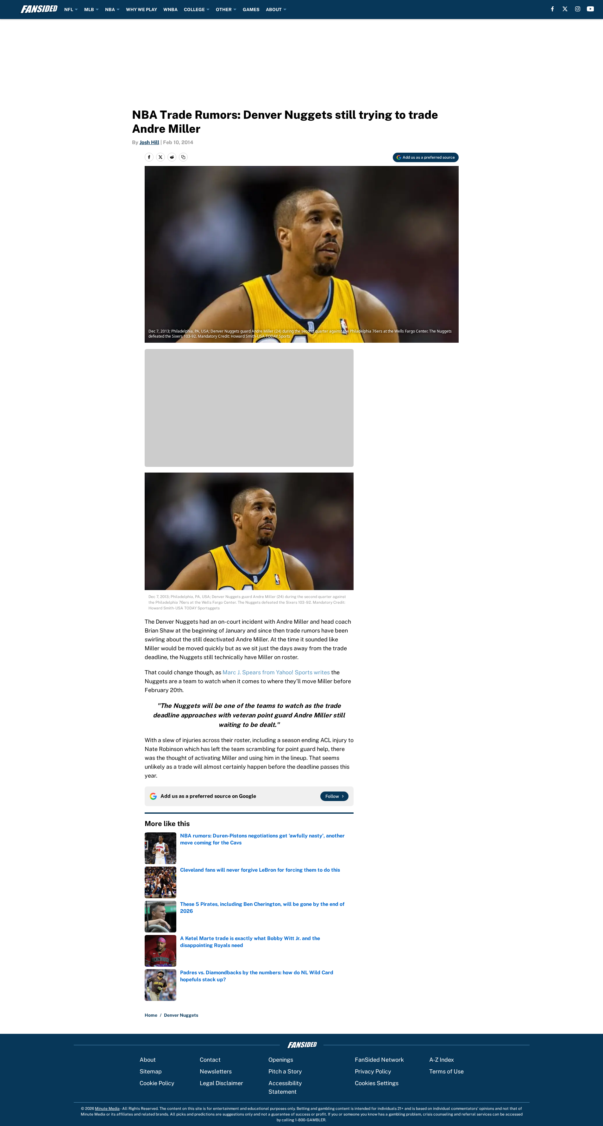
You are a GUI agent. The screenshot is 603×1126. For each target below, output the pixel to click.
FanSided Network (379, 1059)
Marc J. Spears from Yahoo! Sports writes (276, 672)
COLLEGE (194, 9)
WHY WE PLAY (141, 9)
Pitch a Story (285, 1071)
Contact (210, 1059)
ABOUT (274, 9)
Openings (280, 1059)
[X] (565, 8)
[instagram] (577, 8)
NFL (68, 9)
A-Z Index (441, 1059)
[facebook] (552, 8)
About (148, 1059)
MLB (89, 9)
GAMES (251, 9)
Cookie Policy (157, 1083)
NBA (110, 9)
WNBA (170, 9)
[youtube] (590, 8)
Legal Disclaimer (221, 1083)
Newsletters (216, 1071)
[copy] (183, 157)
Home (151, 1015)
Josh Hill (149, 142)
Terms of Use (446, 1071)
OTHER (224, 9)
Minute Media (107, 1108)
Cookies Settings (377, 1083)
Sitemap (151, 1071)
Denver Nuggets (181, 1015)
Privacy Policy (373, 1071)
